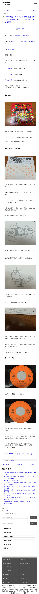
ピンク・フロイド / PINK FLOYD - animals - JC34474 (19, 497)
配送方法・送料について (25, 563)
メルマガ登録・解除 (7, 567)
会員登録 (22, 574)
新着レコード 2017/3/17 (11, 480)
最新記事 (19, 10)
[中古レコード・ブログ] (6, 3)
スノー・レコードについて (26, 567)
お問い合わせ (23, 559)
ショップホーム (6, 559)
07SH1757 (11, 49)
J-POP (11, 454)
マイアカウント (6, 574)
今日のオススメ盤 (27, 454)
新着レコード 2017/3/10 (11, 499)
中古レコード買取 (7, 570)
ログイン (5, 578)
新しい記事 (6, 10)
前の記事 (33, 10)
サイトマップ (23, 570)
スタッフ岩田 (17, 454)
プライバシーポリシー (25, 582)
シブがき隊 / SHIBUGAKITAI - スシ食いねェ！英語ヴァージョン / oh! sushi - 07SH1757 (20, 19)
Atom (6, 510)
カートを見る (6, 582)
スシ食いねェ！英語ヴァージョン (20, 41)
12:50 (12, 460)
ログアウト (22, 578)
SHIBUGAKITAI (25, 35)
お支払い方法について (8, 563)
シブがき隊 (16, 35)
